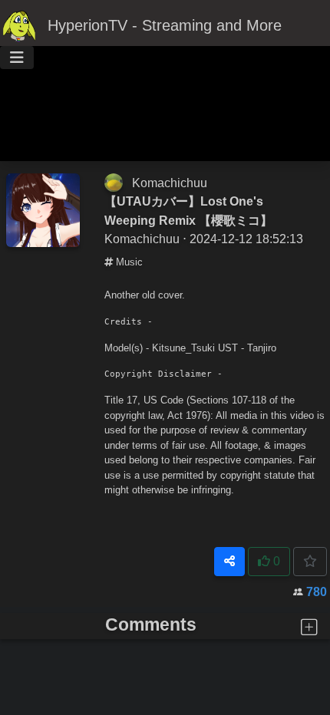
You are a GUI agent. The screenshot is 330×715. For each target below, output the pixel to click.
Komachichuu (169, 182)
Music (128, 262)
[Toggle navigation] (17, 57)
